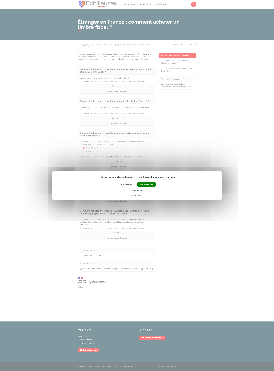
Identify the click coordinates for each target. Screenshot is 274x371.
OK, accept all (146, 184)
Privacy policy (137, 195)
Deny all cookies (137, 190)
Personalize (126, 184)
